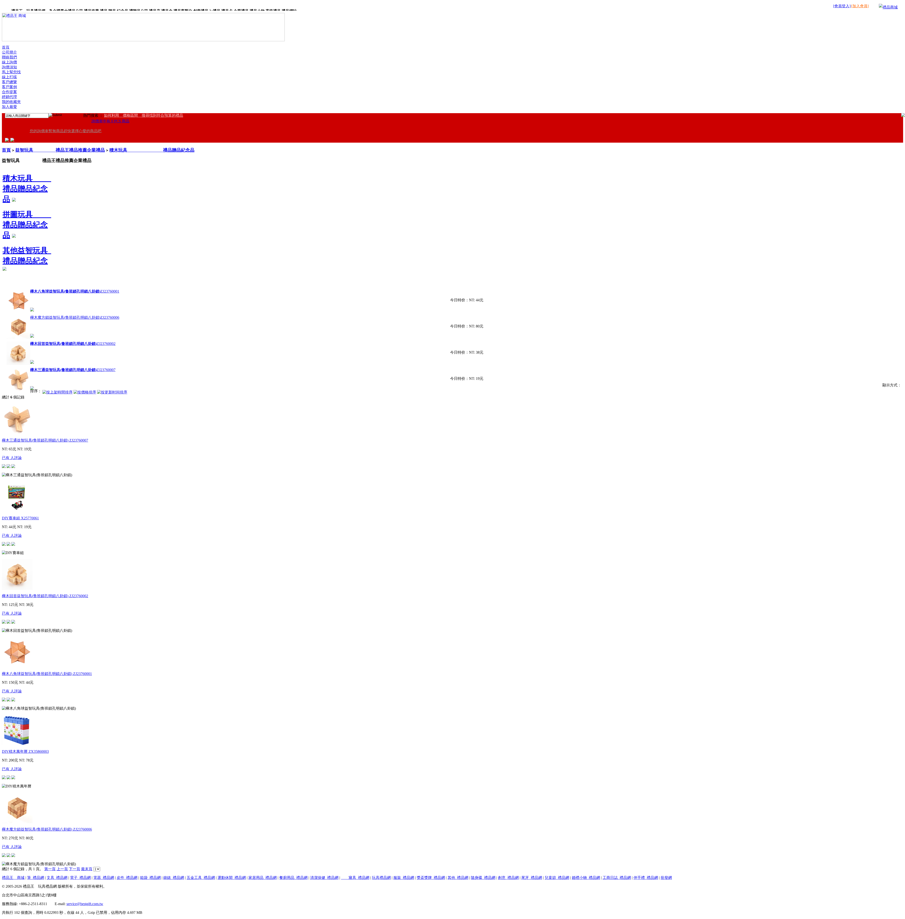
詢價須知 (9, 67)
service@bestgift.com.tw (84, 904)
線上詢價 (9, 62)
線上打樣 (9, 77)
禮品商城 (890, 7)
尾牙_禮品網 (531, 878)
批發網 (666, 878)
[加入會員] (860, 6)
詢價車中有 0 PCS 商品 (110, 121)
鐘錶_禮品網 (173, 878)
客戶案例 (9, 87)
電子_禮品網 (80, 878)
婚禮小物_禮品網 (586, 878)
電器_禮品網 (103, 878)
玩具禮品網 (381, 878)
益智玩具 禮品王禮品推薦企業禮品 (60, 150)
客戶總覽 (9, 82)
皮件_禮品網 (127, 878)
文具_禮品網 (57, 878)
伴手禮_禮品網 (646, 878)
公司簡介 (9, 52)
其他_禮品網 (458, 878)
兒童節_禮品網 (557, 878)
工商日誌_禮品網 (617, 878)
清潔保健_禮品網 (324, 878)
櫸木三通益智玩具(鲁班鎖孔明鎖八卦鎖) (45, 440)
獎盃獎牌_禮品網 (431, 878)
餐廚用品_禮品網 (293, 878)
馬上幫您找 (11, 72)
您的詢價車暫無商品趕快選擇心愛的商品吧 (65, 131)
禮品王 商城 (13, 878)
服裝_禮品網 (403, 878)
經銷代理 (9, 97)
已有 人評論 (12, 458)
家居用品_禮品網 (262, 878)
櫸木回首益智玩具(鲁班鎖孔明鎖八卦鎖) (45, 596)
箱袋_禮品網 (150, 878)
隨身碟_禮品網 (483, 878)
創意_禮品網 (508, 878)
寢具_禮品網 (355, 878)
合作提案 (9, 92)
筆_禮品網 (35, 878)
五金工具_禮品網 (201, 878)
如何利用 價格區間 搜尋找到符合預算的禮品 (143, 115)
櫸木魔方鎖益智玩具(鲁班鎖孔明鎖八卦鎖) (74, 317)
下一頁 (74, 869)
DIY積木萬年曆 (25, 751)
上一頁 (62, 869)
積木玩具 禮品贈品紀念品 (151, 150)
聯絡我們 (9, 57)
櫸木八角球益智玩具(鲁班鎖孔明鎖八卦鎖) (47, 674)
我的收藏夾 (11, 102)
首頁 (5, 47)
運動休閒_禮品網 (232, 878)
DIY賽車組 (20, 518)
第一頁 (50, 869)
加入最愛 (9, 107)
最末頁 (86, 869)
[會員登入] (842, 6)
